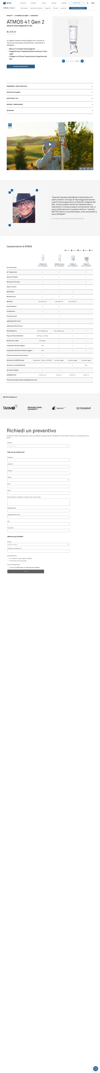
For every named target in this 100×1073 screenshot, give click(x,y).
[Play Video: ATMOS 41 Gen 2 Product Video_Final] (50, 144)
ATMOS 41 (59, 375)
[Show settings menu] (84, 168)
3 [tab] (70, 61)
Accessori (63, 8)
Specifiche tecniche (36, 8)
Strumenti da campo (22, 15)
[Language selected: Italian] (93, 3)
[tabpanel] (72, 36)
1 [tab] (66, 61)
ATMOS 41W (42, 375)
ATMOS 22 (73, 375)
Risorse (55, 8)
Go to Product (43, 266)
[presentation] (7, 3)
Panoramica (24, 8)
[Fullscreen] (91, 168)
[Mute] (80, 168)
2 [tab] (68, 61)
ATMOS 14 (86, 375)
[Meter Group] (7, 3)
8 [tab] (78, 61)
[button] (95, 1068)
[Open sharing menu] (88, 168)
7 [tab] (77, 61)
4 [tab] (71, 61)
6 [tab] (75, 61)
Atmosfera (34, 15)
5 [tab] (73, 61)
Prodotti (10, 15)
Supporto (48, 8)
